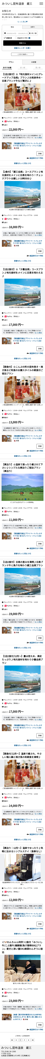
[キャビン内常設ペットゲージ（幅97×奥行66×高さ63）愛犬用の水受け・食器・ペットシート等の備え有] (22, 968)
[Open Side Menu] (41, 3)
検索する (22, 43)
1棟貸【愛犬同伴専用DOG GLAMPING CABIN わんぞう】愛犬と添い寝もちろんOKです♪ (27, 1016)
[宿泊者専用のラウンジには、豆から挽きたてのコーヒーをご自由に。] (22, 97)
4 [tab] (25, 109)
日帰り (33, 27)
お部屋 (33, 62)
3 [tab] (22, 109)
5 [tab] (28, 109)
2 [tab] (19, 109)
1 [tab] (16, 109)
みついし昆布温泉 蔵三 (17, 3)
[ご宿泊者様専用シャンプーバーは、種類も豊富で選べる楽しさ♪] (22, 194)
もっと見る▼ (23, 21)
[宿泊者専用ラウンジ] (22, 867)
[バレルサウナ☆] (7, 148)
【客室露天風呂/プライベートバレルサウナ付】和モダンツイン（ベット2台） (27, 144)
